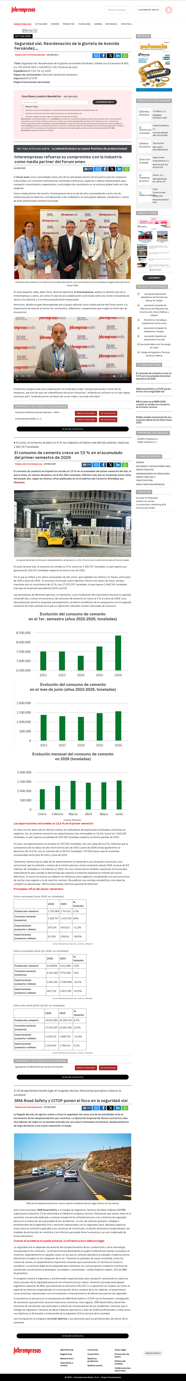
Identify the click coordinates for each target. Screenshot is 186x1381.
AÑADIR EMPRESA (153, 1353)
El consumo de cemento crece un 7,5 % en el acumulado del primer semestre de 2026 (153, 376)
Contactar (92, 1350)
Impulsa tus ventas (145, 501)
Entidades (111, 24)
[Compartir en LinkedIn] (117, 55)
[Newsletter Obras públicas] (138, 242)
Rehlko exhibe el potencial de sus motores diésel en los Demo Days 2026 (154, 420)
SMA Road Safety (47, 1210)
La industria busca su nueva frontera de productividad (89, 149)
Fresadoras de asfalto (160, 180)
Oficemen (19, 482)
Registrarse (66, 1354)
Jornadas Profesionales (147, 498)
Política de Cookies (120, 1362)
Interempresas (85, 292)
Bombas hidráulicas (160, 116)
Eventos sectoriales (145, 508)
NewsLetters (66, 1358)
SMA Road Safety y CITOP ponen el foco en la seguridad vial (153, 390)
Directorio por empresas (150, 484)
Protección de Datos (122, 1355)
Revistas (126, 24)
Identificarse (66, 1350)
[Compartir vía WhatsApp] (124, 55)
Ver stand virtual (108, 413)
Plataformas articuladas (160, 134)
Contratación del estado (36, 82)
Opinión (55, 24)
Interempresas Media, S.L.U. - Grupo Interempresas (97, 1377)
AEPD (109, 128)
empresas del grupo (98, 124)
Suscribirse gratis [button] (148, 10)
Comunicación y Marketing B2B (151, 504)
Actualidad (41, 24)
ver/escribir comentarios (72, 429)
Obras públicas (22, 24)
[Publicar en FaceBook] (103, 55)
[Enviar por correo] (95, 55)
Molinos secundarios (160, 148)
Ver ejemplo (71, 96)
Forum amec (23, 177)
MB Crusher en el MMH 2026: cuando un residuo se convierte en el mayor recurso (153, 404)
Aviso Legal (45, 117)
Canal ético (93, 1354)
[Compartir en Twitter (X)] (110, 55)
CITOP (121, 1210)
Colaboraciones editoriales (122, 1369)
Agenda (98, 24)
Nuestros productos (92, 1360)
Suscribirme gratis (105, 102)
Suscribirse (154, 278)
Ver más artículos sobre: (33, 149)
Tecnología (84, 24)
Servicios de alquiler (160, 165)
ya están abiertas (57, 1318)
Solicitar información (86, 413)
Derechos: (30, 126)
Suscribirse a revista (66, 1364)
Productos (69, 24)
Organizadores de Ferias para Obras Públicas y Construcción (153, 477)
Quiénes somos (94, 1365)
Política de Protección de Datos (66, 117)
